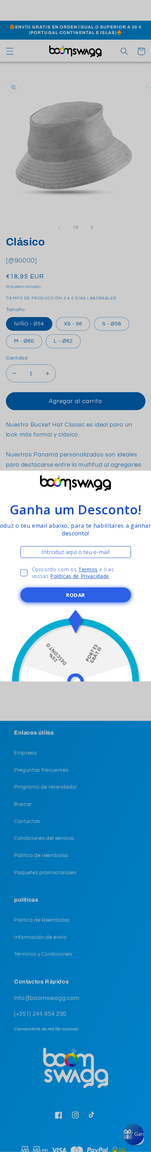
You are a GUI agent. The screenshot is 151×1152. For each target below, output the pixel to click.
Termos (88, 569)
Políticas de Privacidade (79, 576)
